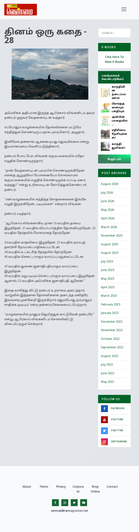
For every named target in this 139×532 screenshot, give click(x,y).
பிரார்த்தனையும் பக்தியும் (118, 107)
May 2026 (107, 210)
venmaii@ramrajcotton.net (69, 511)
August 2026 (109, 184)
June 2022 (107, 373)
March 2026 (109, 227)
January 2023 (109, 313)
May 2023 (107, 279)
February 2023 (110, 304)
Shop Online (95, 489)
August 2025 (109, 244)
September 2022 (112, 347)
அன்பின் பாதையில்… (120, 121)
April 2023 (107, 287)
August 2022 (109, 356)
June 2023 (107, 270)
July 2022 (107, 365)
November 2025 (112, 236)
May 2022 (107, 382)
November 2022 (112, 330)
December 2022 (111, 322)
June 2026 (107, 201)
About (26, 487)
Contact (112, 487)
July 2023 (107, 262)
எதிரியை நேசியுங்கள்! (119, 134)
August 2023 (109, 253)
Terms (43, 487)
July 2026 (107, 193)
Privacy (61, 487)
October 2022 (110, 339)
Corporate (78, 489)
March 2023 (109, 296)
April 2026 (107, 218)
